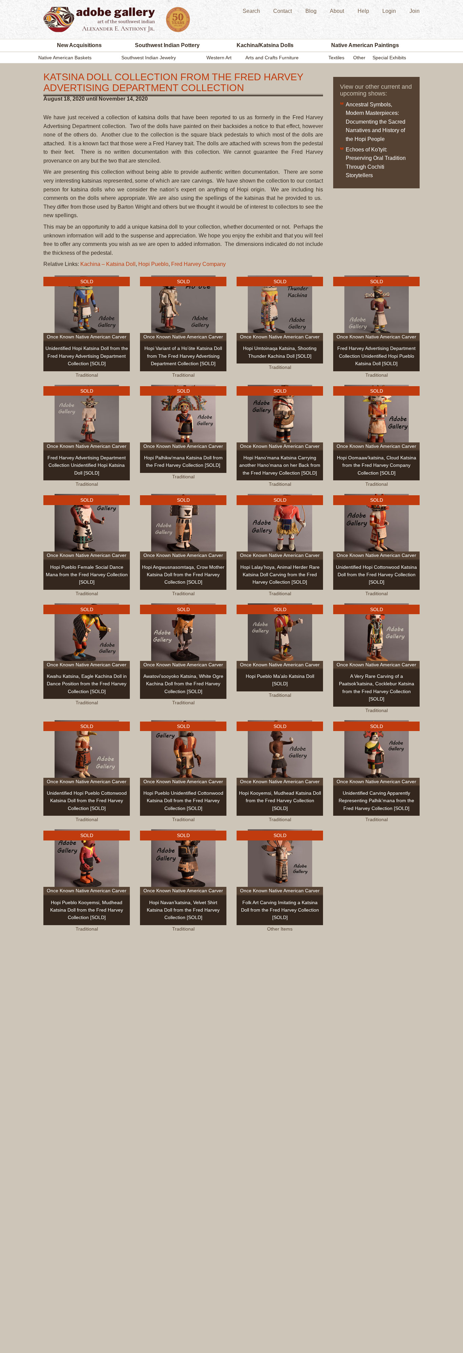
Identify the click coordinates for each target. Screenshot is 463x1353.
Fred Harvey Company (198, 264)
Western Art (219, 57)
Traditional (87, 375)
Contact (282, 11)
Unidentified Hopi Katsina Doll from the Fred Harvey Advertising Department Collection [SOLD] (86, 356)
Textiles (336, 57)
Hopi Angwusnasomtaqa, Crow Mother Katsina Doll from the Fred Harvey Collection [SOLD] (183, 574)
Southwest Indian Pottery (167, 45)
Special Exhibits (389, 57)
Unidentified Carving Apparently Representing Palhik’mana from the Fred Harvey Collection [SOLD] (376, 800)
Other (359, 57)
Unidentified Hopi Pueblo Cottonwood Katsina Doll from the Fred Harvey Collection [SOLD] (87, 800)
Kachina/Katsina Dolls (265, 45)
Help (363, 11)
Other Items (280, 929)
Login (389, 11)
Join (414, 11)
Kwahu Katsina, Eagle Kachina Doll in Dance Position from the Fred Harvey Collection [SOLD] (87, 683)
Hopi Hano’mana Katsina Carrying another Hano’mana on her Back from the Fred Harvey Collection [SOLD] (279, 465)
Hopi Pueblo (153, 264)
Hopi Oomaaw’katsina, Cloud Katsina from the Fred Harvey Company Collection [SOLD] (376, 465)
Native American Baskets (65, 57)
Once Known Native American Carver (86, 336)
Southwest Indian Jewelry (148, 57)
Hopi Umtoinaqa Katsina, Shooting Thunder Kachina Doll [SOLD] (280, 352)
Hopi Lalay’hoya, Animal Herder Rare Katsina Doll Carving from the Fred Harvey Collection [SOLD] (280, 574)
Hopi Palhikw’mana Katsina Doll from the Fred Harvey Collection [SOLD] (183, 461)
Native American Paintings (365, 45)
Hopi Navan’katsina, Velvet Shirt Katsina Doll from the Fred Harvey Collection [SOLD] (183, 910)
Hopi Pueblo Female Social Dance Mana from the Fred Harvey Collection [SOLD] (87, 574)
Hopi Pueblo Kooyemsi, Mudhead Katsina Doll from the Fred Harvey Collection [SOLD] (86, 910)
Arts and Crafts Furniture (272, 57)
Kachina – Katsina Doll (108, 264)
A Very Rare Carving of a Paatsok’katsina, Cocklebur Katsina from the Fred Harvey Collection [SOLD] (376, 687)
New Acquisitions (79, 45)
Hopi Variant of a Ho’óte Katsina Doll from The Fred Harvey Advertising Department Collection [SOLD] (183, 356)
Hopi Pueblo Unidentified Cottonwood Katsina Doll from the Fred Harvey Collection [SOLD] (183, 800)
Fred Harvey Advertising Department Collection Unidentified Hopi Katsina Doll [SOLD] (86, 465)
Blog (311, 11)
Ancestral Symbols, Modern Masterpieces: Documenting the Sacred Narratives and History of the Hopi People (375, 122)
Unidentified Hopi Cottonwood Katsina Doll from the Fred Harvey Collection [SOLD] (376, 574)
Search (251, 11)
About (337, 11)
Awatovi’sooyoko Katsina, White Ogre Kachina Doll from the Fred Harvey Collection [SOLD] (183, 683)
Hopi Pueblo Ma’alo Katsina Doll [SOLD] (280, 679)
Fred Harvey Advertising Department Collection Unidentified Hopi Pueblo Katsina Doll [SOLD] (376, 356)
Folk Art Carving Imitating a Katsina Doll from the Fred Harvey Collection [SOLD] (280, 910)
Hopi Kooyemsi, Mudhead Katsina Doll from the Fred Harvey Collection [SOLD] (280, 800)
